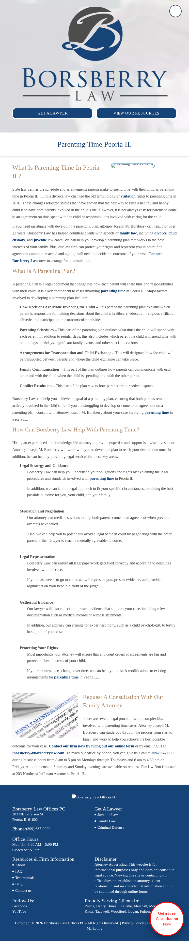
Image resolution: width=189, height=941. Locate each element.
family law (128, 233)
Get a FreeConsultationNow (167, 918)
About (20, 865)
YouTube (19, 911)
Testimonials (24, 878)
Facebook (19, 906)
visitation (128, 196)
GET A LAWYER (52, 113)
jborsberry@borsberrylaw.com (38, 753)
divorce (160, 233)
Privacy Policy (133, 923)
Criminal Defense (110, 827)
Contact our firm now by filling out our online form (91, 746)
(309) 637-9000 (175, 11)
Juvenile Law (107, 815)
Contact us (23, 890)
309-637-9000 (162, 753)
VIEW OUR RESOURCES (136, 113)
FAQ (18, 871)
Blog (19, 884)
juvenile (40, 240)
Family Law (106, 821)
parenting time (113, 291)
